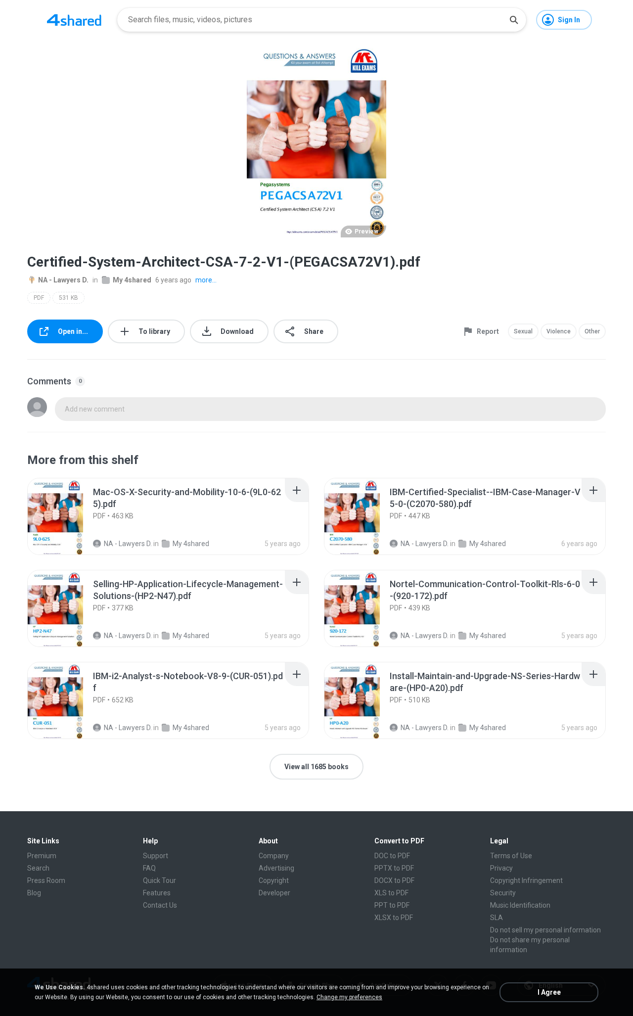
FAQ (149, 868)
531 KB (68, 297)
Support (155, 856)
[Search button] (514, 20)
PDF (39, 297)
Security (503, 893)
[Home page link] (74, 20)
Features (157, 893)
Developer (274, 893)
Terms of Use (511, 856)
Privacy (501, 868)
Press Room (46, 880)
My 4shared (132, 280)
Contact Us (160, 905)
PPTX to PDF (394, 868)
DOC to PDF (392, 856)
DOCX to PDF (394, 880)
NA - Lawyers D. (63, 280)
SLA (496, 918)
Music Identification (520, 905)
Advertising (276, 868)
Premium (41, 856)
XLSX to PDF (393, 918)
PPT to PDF (391, 905)
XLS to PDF (391, 893)
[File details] (66, 516)
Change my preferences (349, 997)
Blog (34, 893)
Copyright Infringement (526, 880)
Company (274, 856)
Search (38, 868)
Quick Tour (159, 880)
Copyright (274, 880)
